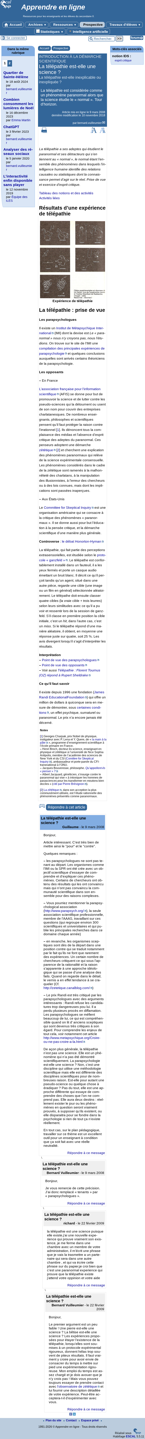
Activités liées (49, 198)
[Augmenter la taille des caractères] (93, 131)
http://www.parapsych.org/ (64, 911)
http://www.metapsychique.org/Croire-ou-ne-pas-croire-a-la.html (72, 1040)
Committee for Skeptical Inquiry (67, 507)
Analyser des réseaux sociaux (18, 151)
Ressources (64, 24)
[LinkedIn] (74, 1414)
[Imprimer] (44, 131)
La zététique (51, 789)
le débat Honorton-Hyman (81, 541)
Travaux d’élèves (125, 24)
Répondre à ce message (86, 1153)
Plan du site (54, 1420)
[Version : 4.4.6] (137, 1433)
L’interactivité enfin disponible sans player (17, 180)
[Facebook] (70, 1414)
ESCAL (131, 1436)
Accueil (15, 24)
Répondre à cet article (66, 807)
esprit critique (123, 60)
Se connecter (15, 38)
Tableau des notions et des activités (66, 193)
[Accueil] (6, 7)
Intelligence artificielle (90, 32)
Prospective (92, 24)
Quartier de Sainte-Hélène (15, 75)
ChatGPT (11, 127)
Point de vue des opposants (63, 665)
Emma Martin (20, 120)
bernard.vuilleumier (89, 122)
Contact (71, 1420)
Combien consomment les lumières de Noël (18, 103)
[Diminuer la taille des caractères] (102, 131)
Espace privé (90, 1420)
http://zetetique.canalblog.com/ (67, 988)
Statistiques (51, 32)
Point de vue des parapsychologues (69, 660)
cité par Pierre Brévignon (68, 783)
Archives (37, 24)
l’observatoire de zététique (77, 1386)
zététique (46, 450)
